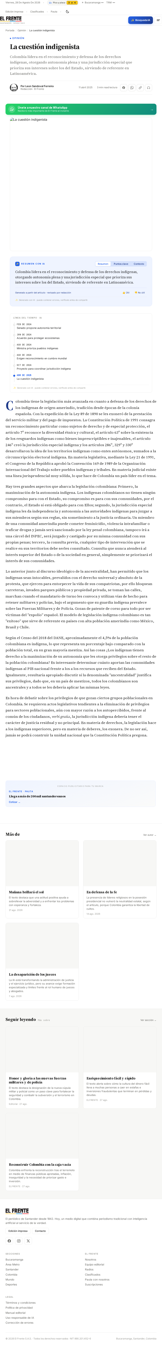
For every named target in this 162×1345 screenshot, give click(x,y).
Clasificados (37, 11)
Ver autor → (149, 835)
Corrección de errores (19, 1322)
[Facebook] (9, 1241)
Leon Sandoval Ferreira (39, 86)
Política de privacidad (19, 1307)
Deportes (11, 1284)
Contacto (40, 1230)
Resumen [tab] (103, 263)
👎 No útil (140, 292)
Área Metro (13, 1264)
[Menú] (158, 20)
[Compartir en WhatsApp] (132, 87)
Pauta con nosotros (97, 1279)
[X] (28, 1241)
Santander (12, 1269)
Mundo (10, 1279)
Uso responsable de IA (20, 1317)
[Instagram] (19, 1241)
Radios (89, 1269)
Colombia (11, 1274)
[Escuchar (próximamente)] (148, 87)
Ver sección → (148, 1020)
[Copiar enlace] (140, 87)
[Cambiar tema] (67, 12)
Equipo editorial (94, 1264)
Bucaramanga (14, 1259)
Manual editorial (15, 1312)
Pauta (54, 11)
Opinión (22, 30)
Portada (10, 30)
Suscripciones (94, 1284)
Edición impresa (14, 11)
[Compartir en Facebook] (123, 87)
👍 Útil (125, 292)
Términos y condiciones (21, 1302)
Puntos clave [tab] (121, 263)
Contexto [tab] (139, 263)
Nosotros (90, 1259)
